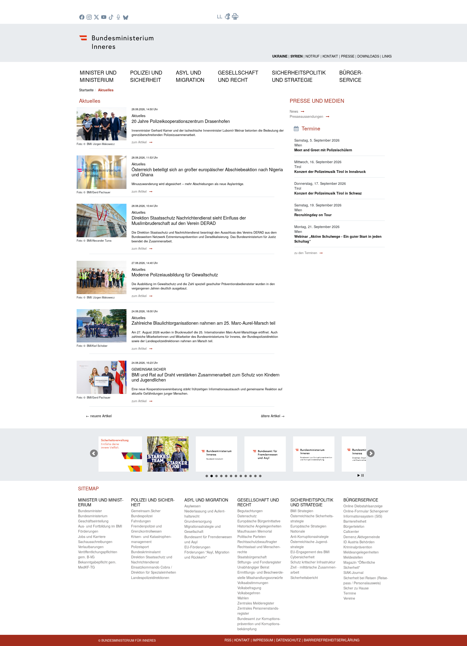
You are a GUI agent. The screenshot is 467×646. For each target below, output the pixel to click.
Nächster (371, 453)
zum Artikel (140, 142)
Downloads (368, 56)
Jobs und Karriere (92, 536)
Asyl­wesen (192, 505)
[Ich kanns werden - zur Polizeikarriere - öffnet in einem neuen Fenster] (130, 454)
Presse (347, 56)
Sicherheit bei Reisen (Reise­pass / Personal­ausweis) (365, 580)
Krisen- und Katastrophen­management (151, 539)
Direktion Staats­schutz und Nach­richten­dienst (151, 559)
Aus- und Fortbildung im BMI (100, 526)
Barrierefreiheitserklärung (331, 640)
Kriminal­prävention (357, 546)
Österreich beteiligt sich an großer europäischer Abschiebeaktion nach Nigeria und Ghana (207, 172)
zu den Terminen (306, 253)
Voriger (94, 453)
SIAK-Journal (353, 572)
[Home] (117, 38)
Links (387, 56)
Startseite (86, 89)
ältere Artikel (273, 415)
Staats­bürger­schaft (252, 556)
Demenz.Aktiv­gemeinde (361, 536)
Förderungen (88, 531)
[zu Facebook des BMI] (82, 17)
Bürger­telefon (353, 526)
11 (255, 476)
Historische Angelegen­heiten (259, 526)
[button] (98, 75)
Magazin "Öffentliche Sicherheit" (359, 565)
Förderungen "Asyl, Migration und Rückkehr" (206, 555)
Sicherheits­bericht (304, 577)
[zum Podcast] (119, 17)
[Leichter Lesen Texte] (220, 18)
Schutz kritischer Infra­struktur (312, 562)
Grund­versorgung (198, 521)
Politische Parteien (251, 536)
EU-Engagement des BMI (310, 551)
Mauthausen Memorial (254, 531)
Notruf (312, 56)
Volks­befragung (249, 587)
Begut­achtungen (250, 510)
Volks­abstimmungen (252, 582)
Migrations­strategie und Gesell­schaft (202, 529)
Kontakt (330, 56)
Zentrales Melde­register (255, 603)
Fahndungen (141, 520)
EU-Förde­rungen (197, 546)
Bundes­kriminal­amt (146, 551)
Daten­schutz (247, 515)
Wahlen (243, 597)
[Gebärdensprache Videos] (228, 18)
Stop (362, 475)
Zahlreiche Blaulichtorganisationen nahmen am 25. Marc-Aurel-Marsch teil (203, 323)
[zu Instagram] (90, 17)
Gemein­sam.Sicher (146, 510)
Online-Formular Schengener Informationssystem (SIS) (365, 513)
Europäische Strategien (308, 526)
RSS (228, 640)
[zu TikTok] (111, 17)
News (294, 111)
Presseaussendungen (306, 116)
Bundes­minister (90, 510)
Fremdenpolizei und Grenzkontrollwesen (146, 529)
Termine (349, 593)
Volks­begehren (248, 592)
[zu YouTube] (104, 17)
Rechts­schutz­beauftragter (257, 541)
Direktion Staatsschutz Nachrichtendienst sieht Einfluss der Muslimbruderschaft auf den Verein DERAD (189, 220)
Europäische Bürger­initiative (258, 520)
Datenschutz (288, 640)
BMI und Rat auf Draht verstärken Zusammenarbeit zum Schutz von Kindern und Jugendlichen (205, 377)
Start (359, 475)
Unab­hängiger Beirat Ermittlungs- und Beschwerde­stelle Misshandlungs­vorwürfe (260, 572)
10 (250, 476)
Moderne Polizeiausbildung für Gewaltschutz (175, 274)
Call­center (351, 531)
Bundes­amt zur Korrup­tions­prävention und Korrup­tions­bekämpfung (259, 623)
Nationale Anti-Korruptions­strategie (309, 534)
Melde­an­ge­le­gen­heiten (361, 552)
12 (260, 476)
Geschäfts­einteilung (93, 520)
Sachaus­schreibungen (95, 541)
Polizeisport (140, 546)
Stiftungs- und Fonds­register (259, 562)
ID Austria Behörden (359, 541)
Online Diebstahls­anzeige (363, 505)
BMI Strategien (301, 510)
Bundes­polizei (142, 515)
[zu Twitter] (97, 17)
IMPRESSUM (263, 640)
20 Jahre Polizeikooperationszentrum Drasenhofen (181, 121)
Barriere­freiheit (354, 521)
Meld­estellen (353, 557)
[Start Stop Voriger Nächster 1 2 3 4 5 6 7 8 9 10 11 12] (233, 453)
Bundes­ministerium (93, 515)
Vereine (349, 598)
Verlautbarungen (91, 546)
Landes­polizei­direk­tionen (150, 577)
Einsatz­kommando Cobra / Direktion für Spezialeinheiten (153, 570)
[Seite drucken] (235, 18)
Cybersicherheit (302, 556)
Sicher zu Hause (356, 588)
